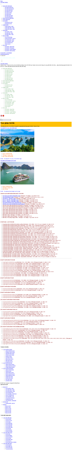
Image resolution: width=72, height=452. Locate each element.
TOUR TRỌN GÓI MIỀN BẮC (8, 18)
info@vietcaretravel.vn (4, 54)
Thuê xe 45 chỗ (8, 412)
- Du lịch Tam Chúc (8, 424)
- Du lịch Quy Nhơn (8, 436)
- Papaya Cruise (8, 371)
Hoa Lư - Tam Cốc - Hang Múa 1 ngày (11, 199)
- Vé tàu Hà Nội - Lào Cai (10, 403)
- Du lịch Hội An (8, 438)
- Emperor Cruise (8, 356)
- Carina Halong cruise (9, 372)
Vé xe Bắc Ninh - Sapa (9, 41)
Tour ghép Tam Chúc (9, 15)
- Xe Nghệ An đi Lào (9, 399)
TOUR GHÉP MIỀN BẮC (7, 6)
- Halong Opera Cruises (9, 364)
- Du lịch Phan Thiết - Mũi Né (10, 442)
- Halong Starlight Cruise (10, 351)
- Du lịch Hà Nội (8, 419)
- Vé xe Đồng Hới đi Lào (9, 398)
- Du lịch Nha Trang (8, 439)
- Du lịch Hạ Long (8, 420)
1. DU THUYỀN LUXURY (7, 349)
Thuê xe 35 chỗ (8, 411)
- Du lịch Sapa (8, 422)
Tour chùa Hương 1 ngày (8, 197)
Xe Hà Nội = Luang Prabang (10, 49)
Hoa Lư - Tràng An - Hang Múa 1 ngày (11, 201)
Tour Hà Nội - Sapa (8, 31)
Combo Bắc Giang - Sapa (10, 29)
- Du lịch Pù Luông (8, 431)
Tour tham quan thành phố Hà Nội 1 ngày (11, 195)
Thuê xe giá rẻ (7, 44)
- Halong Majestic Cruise (10, 375)
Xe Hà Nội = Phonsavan (9, 48)
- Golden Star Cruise (9, 378)
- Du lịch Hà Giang (8, 430)
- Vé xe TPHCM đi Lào (9, 395)
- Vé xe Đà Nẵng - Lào (9, 396)
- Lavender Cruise (8, 380)
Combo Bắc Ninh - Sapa (9, 27)
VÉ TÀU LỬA (5, 402)
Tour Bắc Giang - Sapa (9, 34)
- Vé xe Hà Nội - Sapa (9, 388)
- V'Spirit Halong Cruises (10, 367)
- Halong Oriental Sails (9, 370)
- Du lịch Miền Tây (8, 446)
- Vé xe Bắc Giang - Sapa (10, 391)
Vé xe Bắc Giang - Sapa (9, 40)
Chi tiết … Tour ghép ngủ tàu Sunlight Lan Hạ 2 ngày (10, 191)
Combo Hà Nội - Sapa (9, 26)
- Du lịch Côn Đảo (9, 449)
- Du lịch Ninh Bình (8, 423)
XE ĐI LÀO (5, 45)
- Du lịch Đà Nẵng (8, 435)
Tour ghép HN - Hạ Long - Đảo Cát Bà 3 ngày (8, 128)
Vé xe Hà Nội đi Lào (9, 42)
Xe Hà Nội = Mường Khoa (10, 50)
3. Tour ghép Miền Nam (7, 443)
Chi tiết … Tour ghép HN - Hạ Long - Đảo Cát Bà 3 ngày (10, 158)
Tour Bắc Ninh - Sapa (9, 33)
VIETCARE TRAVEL (4, 2)
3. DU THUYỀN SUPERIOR (8, 368)
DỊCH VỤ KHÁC (6, 36)
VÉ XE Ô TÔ (5, 387)
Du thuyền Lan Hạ (8, 23)
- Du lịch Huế (7, 434)
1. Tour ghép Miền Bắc (7, 418)
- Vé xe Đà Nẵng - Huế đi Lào (10, 394)
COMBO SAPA (5, 25)
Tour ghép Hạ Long (8, 11)
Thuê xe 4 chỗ (8, 406)
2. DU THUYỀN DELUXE (7, 363)
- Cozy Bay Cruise (8, 379)
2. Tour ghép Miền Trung (7, 432)
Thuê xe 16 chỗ (8, 408)
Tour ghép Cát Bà (8, 13)
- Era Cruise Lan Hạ (9, 361)
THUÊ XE (4, 404)
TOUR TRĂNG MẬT (6, 19)
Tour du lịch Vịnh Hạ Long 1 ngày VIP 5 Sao (12, 202)
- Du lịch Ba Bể (8, 428)
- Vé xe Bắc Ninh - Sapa (9, 389)
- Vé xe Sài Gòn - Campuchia (10, 400)
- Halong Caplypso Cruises (10, 365)
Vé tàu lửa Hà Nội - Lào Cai (10, 38)
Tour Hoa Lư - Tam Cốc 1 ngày (9, 198)
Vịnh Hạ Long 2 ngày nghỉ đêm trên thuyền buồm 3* (14, 203)
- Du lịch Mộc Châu (8, 427)
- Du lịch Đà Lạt (8, 441)
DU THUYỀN (5, 21)
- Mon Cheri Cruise (8, 360)
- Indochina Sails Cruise (9, 353)
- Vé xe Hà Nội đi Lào (9, 392)
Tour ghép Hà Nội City (9, 7)
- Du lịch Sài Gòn (8, 445)
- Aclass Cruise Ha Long (10, 374)
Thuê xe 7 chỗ (8, 407)
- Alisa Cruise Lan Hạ (9, 359)
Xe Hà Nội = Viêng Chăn (9, 46)
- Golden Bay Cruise (9, 376)
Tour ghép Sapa (8, 14)
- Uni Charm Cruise (8, 357)
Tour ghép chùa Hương (9, 8)
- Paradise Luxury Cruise (10, 352)
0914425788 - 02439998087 (6, 53)
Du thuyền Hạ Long (8, 22)
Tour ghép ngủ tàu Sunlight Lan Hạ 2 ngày (8, 160)
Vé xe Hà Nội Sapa (8, 37)
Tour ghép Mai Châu (9, 17)
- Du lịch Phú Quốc (8, 447)
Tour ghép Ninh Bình (9, 10)
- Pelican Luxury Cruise (9, 355)
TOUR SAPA (5, 30)
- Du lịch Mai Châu (8, 426)
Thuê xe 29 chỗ (8, 410)
